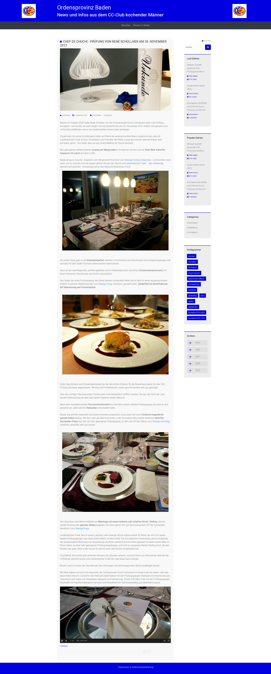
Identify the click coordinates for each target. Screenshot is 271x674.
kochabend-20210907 (196, 313)
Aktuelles (126, 25)
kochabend (192, 262)
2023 (197, 343)
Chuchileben (96, 115)
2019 (197, 370)
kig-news (191, 256)
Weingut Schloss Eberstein (138, 160)
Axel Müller (66, 115)
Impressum (123, 667)
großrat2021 (193, 307)
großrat (191, 301)
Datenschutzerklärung (142, 667)
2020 (197, 363)
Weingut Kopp (105, 284)
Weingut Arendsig (161, 421)
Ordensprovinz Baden (84, 7)
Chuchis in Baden (141, 25)
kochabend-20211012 (196, 318)
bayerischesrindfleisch (196, 279)
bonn (203, 296)
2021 (197, 356)
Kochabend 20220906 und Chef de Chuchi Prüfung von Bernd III (197, 106)
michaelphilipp (193, 284)
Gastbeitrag (192, 227)
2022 (197, 350)
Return (64, 646)
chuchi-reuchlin (194, 273)
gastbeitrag (192, 296)
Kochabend (108, 115)
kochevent (192, 290)
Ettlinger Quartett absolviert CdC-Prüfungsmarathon (195, 68)
